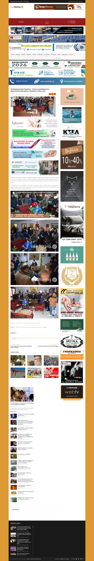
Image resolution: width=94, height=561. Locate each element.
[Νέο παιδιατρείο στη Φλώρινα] (14, 456)
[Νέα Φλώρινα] (17, 7)
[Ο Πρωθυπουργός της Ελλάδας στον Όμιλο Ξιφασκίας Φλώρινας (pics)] (13, 535)
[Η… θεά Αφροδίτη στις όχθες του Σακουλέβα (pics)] (14, 487)
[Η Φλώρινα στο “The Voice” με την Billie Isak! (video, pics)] (14, 416)
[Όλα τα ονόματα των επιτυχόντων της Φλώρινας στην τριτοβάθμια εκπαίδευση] (22, 394)
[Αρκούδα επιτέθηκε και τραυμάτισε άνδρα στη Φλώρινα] (14, 449)
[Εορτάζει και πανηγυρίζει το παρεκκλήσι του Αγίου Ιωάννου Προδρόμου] (18, 373)
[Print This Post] (12, 106)
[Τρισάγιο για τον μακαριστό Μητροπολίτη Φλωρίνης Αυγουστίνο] (18, 360)
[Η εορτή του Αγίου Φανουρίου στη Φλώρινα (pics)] (51, 360)
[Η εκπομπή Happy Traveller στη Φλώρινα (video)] (14, 474)
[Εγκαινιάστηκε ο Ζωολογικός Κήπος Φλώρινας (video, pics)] (14, 430)
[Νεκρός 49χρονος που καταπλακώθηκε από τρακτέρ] (14, 468)
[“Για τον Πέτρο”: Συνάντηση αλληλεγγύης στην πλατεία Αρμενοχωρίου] (13, 549)
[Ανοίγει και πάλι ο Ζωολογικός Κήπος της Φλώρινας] (14, 493)
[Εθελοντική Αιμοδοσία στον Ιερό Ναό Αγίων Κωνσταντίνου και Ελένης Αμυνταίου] (51, 373)
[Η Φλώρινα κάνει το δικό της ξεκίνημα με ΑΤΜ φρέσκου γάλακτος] (14, 499)
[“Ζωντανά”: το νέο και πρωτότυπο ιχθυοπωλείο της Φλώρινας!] (14, 443)
